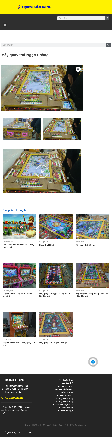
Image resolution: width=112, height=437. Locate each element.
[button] (5, 25)
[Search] (107, 18)
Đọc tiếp (10, 253)
